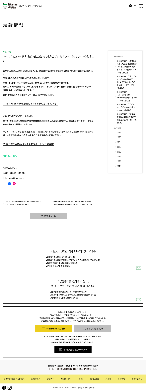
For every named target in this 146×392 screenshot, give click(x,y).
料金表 (108, 379)
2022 (119, 151)
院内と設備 (94, 379)
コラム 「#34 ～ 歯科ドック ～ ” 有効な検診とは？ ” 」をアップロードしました (23, 203)
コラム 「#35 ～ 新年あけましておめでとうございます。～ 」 (30, 103)
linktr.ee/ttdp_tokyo (14, 178)
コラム (81, 379)
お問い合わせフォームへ (75, 349)
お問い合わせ (137, 379)
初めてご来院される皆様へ (14, 379)
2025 (119, 137)
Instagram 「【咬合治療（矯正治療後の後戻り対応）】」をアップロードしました (127, 118)
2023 (119, 146)
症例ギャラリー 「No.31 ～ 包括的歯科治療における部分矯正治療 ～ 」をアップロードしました (72, 203)
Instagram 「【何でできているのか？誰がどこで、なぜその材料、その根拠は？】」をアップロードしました (127, 82)
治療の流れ (35, 379)
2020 (119, 161)
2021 (119, 156)
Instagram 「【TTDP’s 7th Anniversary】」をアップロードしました (127, 96)
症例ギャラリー (66, 379)
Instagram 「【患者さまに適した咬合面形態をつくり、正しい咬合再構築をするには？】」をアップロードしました (127, 66)
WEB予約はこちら (55, 328)
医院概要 (121, 379)
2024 (119, 142)
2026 (119, 132)
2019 (119, 166)
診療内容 (50, 379)
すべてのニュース (48, 216)
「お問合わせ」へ (10, 168)
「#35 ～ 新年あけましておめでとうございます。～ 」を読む (28, 143)
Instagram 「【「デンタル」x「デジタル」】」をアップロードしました (126, 107)
